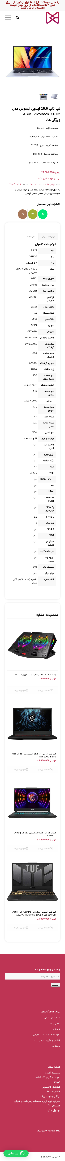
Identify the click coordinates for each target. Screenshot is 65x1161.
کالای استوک (53, 1092)
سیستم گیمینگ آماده (48, 1077)
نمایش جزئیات (20, 690)
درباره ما (56, 1029)
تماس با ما (55, 1023)
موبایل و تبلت (52, 1110)
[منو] (9, 18)
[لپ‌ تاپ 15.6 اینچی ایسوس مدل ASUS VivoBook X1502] (54, 96)
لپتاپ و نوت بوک (36, 184)
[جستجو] (17, 18)
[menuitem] (17, 18)
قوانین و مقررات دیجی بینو (47, 1040)
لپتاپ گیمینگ (14, 184)
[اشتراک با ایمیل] (32, 214)
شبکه (57, 1082)
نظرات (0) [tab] (31, 236)
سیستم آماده (52, 1073)
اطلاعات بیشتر (44, 690)
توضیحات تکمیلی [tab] (48, 237)
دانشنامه (56, 1046)
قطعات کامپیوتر (51, 1087)
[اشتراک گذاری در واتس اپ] (42, 214)
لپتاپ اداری (50, 184)
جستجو (55, 985)
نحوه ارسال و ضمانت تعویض (46, 1034)
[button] (16, 1153)
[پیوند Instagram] (22, 214)
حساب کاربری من (52, 1017)
